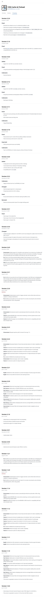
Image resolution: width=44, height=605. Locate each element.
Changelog (14, 13)
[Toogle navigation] (2, 1)
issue (8, 48)
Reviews (9, 13)
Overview (4, 13)
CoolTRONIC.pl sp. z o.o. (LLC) (14, 9)
